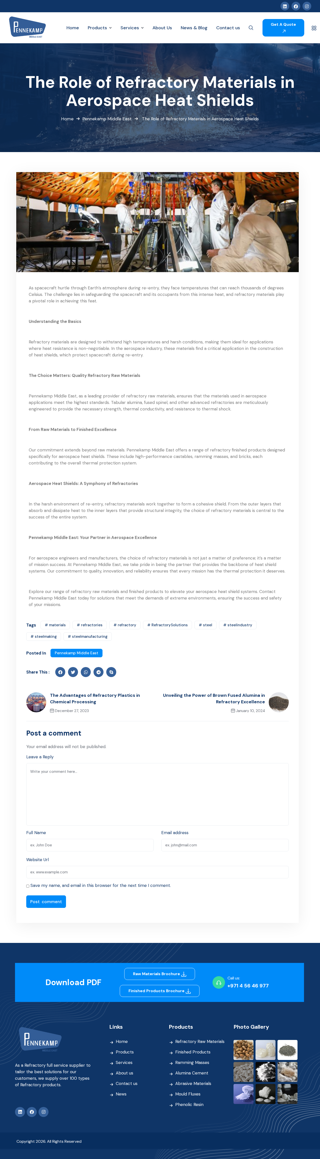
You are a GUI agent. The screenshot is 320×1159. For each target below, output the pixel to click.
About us (124, 1073)
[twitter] (73, 672)
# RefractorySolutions (167, 625)
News (121, 1094)
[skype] (111, 672)
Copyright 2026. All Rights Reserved (49, 1141)
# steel (205, 625)
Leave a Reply (40, 757)
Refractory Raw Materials (199, 1041)
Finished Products (192, 1052)
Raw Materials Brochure (157, 973)
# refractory (125, 625)
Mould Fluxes (187, 1094)
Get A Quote (283, 24)
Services (124, 1062)
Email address (174, 832)
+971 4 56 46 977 (248, 985)
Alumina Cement (191, 1073)
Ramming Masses (192, 1062)
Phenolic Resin (189, 1104)
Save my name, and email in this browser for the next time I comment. (100, 885)
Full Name (36, 832)
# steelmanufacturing (88, 636)
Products (125, 1052)
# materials (55, 625)
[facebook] (60, 672)
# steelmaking (43, 636)
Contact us (127, 1083)
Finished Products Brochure (157, 990)
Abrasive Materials (193, 1083)
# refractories (89, 625)
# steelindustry (237, 625)
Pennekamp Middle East (107, 119)
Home (67, 119)
